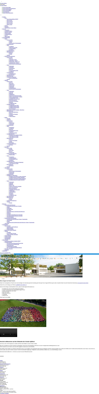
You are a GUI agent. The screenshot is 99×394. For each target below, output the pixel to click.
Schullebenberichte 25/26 (14, 105)
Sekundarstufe (12, 68)
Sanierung (9, 119)
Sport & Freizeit (7, 225)
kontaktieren (2, 385)
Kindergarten (11, 66)
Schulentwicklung (10, 44)
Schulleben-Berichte (10, 50)
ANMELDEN (4, 250)
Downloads (7, 249)
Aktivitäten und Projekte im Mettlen (15, 135)
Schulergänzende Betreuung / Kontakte (14, 206)
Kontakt (10, 54)
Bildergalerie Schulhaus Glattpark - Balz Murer (15, 109)
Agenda (6, 25)
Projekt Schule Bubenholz (11, 153)
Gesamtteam (11, 127)
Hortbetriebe (9, 208)
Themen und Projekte (13, 140)
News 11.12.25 (9, 22)
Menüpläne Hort (10, 209)
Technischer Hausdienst (13, 101)
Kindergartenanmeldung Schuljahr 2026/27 (12, 241)
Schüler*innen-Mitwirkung (11, 200)
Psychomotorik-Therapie (11, 233)
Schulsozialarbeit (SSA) (13, 70)
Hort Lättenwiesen (10, 196)
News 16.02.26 (9, 21)
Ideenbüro (11, 144)
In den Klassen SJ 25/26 (13, 163)
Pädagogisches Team (13, 47)
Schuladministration (8, 242)
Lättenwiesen (7, 167)
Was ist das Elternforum (13, 112)
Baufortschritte (12, 154)
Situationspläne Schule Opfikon (10, 27)
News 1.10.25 (9, 24)
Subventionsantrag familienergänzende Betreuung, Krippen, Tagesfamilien (20, 222)
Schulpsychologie (8, 236)
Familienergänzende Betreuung (10, 218)
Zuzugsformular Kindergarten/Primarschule (15, 243)
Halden (6, 38)
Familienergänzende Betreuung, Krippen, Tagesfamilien (17, 219)
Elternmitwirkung (10, 51)
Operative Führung (8, 32)
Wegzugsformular (10, 245)
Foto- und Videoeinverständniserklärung (14, 247)
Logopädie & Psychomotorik (14, 98)
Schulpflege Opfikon (8, 31)
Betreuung (11, 69)
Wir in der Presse (12, 108)
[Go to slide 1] (48, 276)
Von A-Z (6, 35)
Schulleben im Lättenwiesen (12, 175)
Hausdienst (11, 49)
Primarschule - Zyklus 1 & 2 (14, 61)
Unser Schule (9, 148)
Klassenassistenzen (13, 188)
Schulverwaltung (8, 33)
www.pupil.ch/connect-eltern (83, 282)
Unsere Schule (9, 39)
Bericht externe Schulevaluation (15, 43)
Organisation (7, 30)
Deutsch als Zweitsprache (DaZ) (15, 95)
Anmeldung (9, 210)
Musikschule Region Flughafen (10, 230)
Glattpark (6, 80)
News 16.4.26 (9, 20)
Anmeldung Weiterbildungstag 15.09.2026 (14, 214)
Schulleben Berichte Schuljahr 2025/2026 (16, 177)
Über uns (11, 58)
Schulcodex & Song (13, 59)
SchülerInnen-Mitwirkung (11, 77)
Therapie (6, 231)
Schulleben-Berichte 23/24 (14, 107)
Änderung (8, 212)
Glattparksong (11, 84)
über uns (10, 151)
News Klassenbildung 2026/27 (12, 19)
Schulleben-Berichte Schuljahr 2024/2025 (17, 179)
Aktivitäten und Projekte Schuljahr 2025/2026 (17, 176)
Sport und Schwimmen (13, 187)
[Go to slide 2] (49, 276)
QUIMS (10, 42)
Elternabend (11, 142)
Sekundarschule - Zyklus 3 (14, 62)
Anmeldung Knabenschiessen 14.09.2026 (14, 215)
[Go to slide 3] (50, 276)
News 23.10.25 (9, 23)
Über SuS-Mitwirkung (13, 78)
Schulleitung (11, 46)
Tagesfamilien (9, 220)
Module (8, 207)
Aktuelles (8, 118)
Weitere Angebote (10, 229)
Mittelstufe (11, 93)
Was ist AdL (11, 83)
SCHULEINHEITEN (6, 37)
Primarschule (11, 85)
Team (8, 45)
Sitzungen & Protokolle (13, 114)
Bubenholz (7, 147)
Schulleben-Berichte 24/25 (14, 106)
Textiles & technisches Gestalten (15, 186)
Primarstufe (11, 67)
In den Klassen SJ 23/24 (13, 137)
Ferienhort (9, 213)
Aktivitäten (11, 115)
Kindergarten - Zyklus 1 (13, 60)
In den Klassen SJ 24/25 (13, 136)
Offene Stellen (7, 36)
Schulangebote (5, 224)
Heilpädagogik (11, 94)
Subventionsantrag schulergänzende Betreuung (16, 211)
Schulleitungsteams (8, 34)
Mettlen (6, 117)
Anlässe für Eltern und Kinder (12, 234)
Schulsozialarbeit (12, 48)
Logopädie (9, 232)
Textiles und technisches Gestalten (15, 96)
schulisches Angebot (13, 132)
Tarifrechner (7, 223)
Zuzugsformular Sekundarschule (13, 244)
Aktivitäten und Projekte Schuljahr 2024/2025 (17, 178)
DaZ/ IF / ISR (11, 185)
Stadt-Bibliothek (7, 238)
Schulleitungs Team (12, 103)
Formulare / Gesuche (9, 248)
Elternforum (11, 165)
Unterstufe (11, 92)
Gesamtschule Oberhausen (10, 56)
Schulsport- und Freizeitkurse (12, 226)
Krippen (8, 221)
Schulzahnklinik (7, 237)
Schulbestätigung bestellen (12, 246)
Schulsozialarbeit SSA (13, 159)
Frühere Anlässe (12, 116)
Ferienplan (6, 26)
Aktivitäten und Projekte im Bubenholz (16, 162)
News (6, 18)
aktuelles (10, 149)
